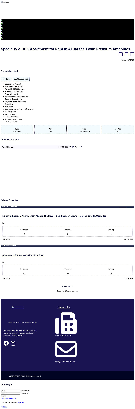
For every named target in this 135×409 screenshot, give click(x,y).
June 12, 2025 (128, 239)
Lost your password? (8, 398)
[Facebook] (6, 343)
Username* (25, 391)
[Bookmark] (121, 54)
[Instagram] (13, 343)
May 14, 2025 (129, 278)
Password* (25, 393)
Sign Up (21, 403)
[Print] (132, 54)
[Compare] (126, 54)
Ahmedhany (6, 239)
